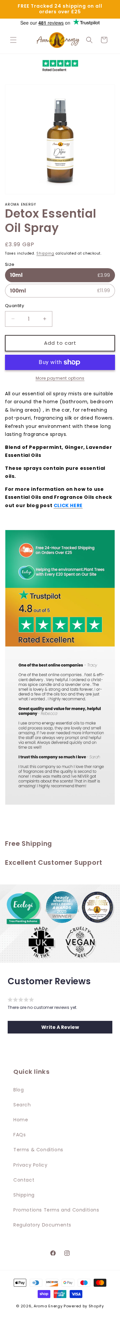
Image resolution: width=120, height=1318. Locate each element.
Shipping (45, 253)
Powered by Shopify (84, 1306)
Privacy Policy (30, 1165)
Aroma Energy (48, 1306)
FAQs (19, 1134)
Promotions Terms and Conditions (56, 1210)
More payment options (60, 378)
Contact (23, 1180)
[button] (13, 40)
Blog (18, 1089)
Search (22, 1104)
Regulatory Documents (42, 1225)
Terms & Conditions (38, 1149)
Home (20, 1119)
